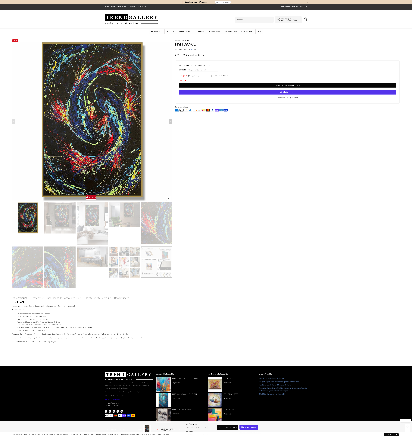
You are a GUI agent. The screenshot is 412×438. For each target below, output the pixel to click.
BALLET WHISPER (231, 394)
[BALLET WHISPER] (215, 400)
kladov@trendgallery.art (112, 399)
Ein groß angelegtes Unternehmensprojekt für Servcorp (279, 382)
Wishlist (304, 7)
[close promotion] (307, 2)
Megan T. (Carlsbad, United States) (271, 378)
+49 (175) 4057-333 (289, 20)
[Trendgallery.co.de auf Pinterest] (114, 411)
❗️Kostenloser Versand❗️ (196, 2)
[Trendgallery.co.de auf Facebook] (106, 411)
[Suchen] (271, 20)
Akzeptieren (391, 435)
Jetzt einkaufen (222, 2)
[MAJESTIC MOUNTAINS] (163, 415)
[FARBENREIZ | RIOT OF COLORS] (163, 384)
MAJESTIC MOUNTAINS (181, 410)
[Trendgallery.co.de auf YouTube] (121, 411)
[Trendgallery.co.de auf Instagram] (118, 411)
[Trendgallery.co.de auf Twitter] (110, 411)
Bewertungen (121, 7)
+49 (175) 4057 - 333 (112, 406)
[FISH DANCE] (92, 121)
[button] (13, 121)
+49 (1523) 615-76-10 (112, 403)
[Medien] (168, 198)
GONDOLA (228, 378)
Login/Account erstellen (289, 7)
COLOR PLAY (229, 410)
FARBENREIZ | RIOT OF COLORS (185, 378)
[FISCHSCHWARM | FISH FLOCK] (163, 400)
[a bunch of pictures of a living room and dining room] (124, 262)
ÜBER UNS (132, 7)
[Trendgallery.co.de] (131, 19)
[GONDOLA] (215, 384)
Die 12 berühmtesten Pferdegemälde (272, 394)
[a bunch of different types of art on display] (156, 262)
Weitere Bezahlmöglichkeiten (287, 97)
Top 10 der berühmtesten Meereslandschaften (275, 385)
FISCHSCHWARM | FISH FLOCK (184, 394)
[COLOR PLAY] (215, 415)
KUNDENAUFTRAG (110, 7)
